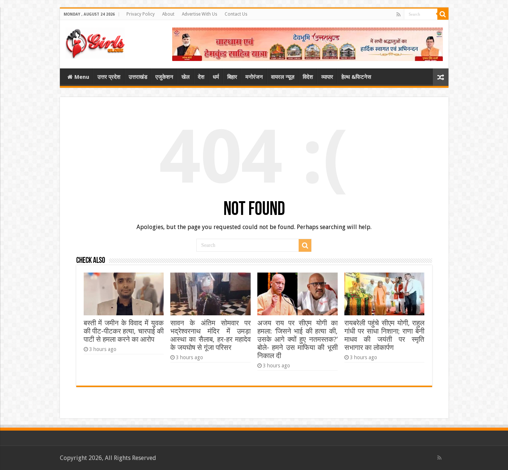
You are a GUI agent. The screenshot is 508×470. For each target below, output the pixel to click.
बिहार (232, 77)
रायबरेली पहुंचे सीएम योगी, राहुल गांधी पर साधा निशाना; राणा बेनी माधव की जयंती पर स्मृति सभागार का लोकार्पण (384, 335)
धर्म (216, 77)
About (168, 14)
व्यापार (327, 77)
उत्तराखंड (138, 77)
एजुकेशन (164, 77)
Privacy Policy (140, 14)
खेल (185, 77)
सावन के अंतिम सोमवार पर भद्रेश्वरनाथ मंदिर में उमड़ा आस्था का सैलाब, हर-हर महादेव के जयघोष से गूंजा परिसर (210, 335)
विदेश (308, 77)
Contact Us (236, 14)
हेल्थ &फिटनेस (356, 77)
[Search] (442, 14)
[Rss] (398, 14)
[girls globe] (95, 42)
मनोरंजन (254, 77)
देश (201, 77)
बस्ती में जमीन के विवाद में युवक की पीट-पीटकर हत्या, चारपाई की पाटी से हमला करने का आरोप (124, 331)
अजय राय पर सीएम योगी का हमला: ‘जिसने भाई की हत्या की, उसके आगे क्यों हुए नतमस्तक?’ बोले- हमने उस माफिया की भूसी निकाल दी (297, 339)
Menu (81, 77)
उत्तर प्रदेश (108, 77)
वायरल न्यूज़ (283, 77)
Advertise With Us (199, 14)
